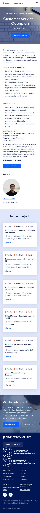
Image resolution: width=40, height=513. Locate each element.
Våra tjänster (7, 470)
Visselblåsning (8, 479)
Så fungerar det (8, 473)
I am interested (18, 35)
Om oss (23, 470)
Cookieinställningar (21, 503)
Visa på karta (25, 490)
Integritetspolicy (31, 501)
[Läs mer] (20, 235)
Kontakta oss (10, 424)
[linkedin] (5, 495)
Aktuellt (23, 473)
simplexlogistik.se (11, 444)
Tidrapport (24, 479)
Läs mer (27, 424)
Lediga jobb (7, 476)
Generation (18, 508)
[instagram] (11, 495)
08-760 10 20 (7, 484)
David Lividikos (9, 199)
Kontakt (23, 476)
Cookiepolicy (8, 503)
